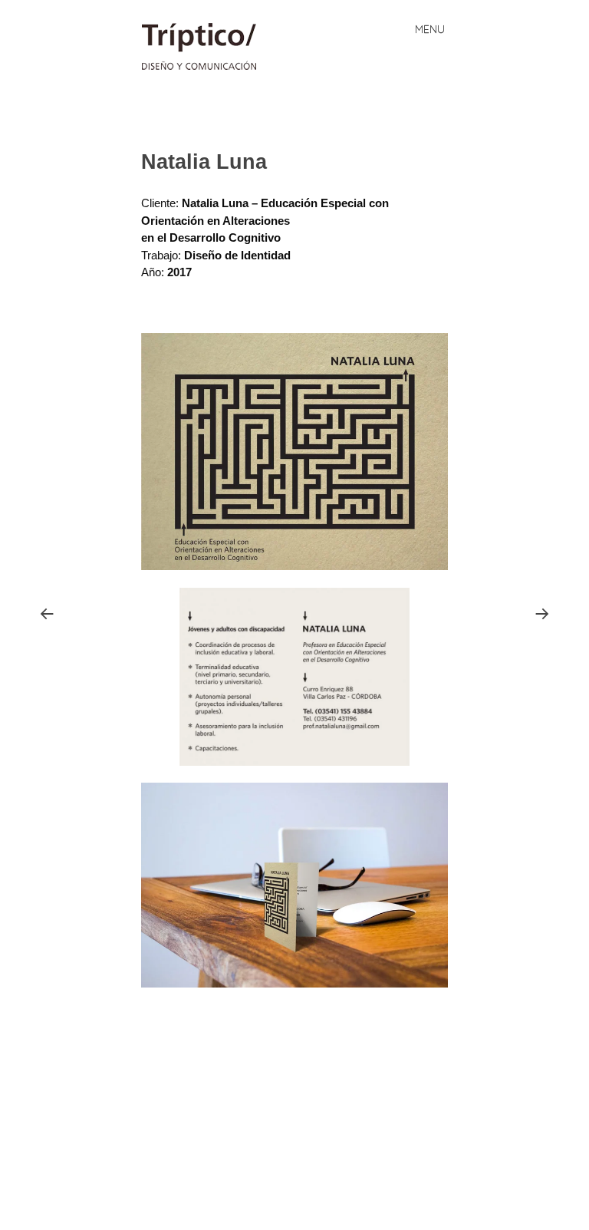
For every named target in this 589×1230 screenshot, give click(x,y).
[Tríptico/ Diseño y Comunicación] (206, 46)
